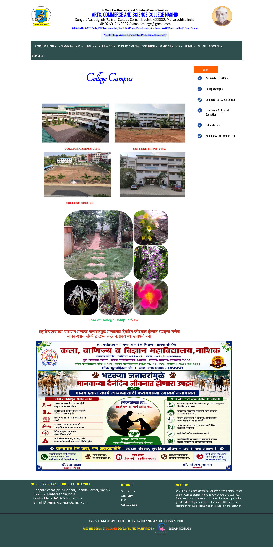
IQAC (78, 46)
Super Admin (128, 491)
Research (214, 46)
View (134, 319)
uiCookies (112, 528)
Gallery (202, 46)
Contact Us (37, 55)
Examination (148, 46)
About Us (49, 46)
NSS (178, 46)
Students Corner (127, 46)
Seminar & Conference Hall (220, 136)
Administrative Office (217, 78)
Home (36, 46)
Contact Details (129, 504)
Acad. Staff (127, 496)
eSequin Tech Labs (179, 528)
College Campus (214, 89)
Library (90, 46)
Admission (165, 46)
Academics (65, 46)
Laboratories (213, 125)
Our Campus (106, 46)
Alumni (189, 46)
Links (206, 69)
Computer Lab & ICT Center (220, 99)
